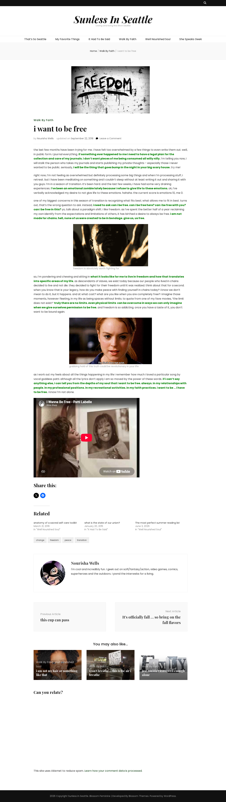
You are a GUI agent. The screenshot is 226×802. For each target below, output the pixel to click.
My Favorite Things (67, 39)
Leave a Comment (110, 138)
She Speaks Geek (190, 39)
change (40, 540)
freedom (54, 540)
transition (82, 540)
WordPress (170, 796)
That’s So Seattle (35, 39)
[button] (110, 245)
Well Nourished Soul (157, 39)
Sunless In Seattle (113, 19)
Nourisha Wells (45, 138)
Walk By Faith (127, 39)
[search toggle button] (205, 3)
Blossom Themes (139, 796)
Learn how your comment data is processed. (113, 771)
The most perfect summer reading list (157, 522)
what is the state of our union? (102, 522)
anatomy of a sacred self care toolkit (55, 522)
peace (68, 540)
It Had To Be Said (99, 39)
